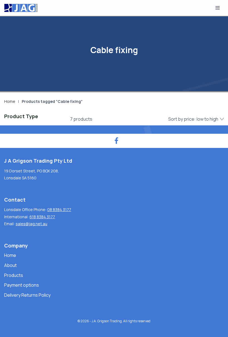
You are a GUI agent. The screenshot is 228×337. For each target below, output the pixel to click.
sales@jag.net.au (31, 223)
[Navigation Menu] (217, 7)
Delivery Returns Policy (27, 295)
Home (9, 101)
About (10, 265)
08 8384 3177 (59, 209)
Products (13, 275)
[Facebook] (116, 141)
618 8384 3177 (42, 216)
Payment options (21, 285)
